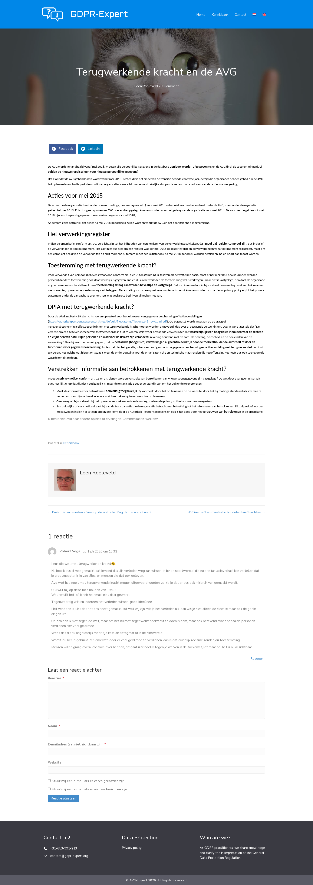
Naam (54, 726)
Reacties (56, 678)
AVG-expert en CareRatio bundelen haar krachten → (226, 512)
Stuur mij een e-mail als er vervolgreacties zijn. (88, 781)
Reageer (256, 659)
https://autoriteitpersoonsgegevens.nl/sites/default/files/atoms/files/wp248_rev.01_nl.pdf (108, 321)
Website (54, 762)
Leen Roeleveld (146, 86)
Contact (240, 14)
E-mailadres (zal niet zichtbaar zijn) (77, 744)
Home (200, 14)
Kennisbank (220, 14)
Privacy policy (132, 848)
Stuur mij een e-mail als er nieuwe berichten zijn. (90, 789)
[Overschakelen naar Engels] (264, 14)
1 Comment (170, 86)
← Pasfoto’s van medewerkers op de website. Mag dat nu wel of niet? (100, 512)
